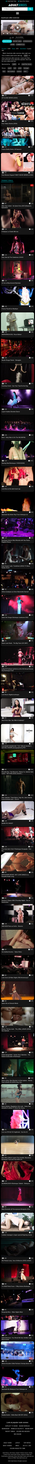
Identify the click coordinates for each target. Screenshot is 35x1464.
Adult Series (14, 1461)
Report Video (17, 41)
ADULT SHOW (7, 1443)
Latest (17, 1443)
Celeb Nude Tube (11, 1)
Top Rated (27, 1443)
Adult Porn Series (26, 64)
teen (4, 71)
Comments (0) (20, 44)
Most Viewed (7, 1445)
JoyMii (14, 64)
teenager (26, 68)
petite (19, 68)
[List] (17, 13)
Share (12, 44)
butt (15, 68)
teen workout (11, 71)
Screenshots (27, 41)
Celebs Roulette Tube (17, 1448)
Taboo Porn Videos (24, 1)
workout (19, 71)
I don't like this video (13, 38)
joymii (25, 55)
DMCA (17, 1445)
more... (26, 71)
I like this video (10, 38)
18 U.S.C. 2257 (27, 1445)
